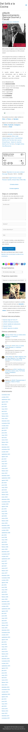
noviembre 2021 (6, 449)
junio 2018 (4, 537)
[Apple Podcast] (6, 264)
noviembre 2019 (6, 501)
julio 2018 (4, 535)
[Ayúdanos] (14, 290)
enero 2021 (4, 473)
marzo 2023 (5, 413)
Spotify (9, 179)
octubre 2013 (5, 663)
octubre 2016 (5, 580)
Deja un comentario (7, 22)
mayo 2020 (4, 487)
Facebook (10, 124)
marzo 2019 (5, 518)
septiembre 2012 (6, 694)
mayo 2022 (4, 435)
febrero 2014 (5, 654)
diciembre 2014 (5, 630)
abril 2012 (4, 706)
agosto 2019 (5, 506)
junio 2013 (4, 673)
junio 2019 (4, 511)
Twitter (5, 124)
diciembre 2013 (5, 658)
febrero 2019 (5, 520)
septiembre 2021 (6, 454)
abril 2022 (4, 437)
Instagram (17, 124)
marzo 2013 (5, 680)
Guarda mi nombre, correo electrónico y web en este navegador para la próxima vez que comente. (13, 242)
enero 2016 (4, 599)
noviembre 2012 (6, 689)
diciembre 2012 (5, 687)
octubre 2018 (5, 530)
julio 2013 (4, 670)
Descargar (4, 174)
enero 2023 (5, 418)
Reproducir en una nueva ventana (15, 172)
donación (21, 304)
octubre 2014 (5, 634)
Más (25, 179)
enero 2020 (5, 497)
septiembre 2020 (6, 478)
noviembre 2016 (6, 577)
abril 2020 (4, 489)
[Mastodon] (24, 264)
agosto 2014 (5, 639)
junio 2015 (4, 615)
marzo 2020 (5, 492)
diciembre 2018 (5, 525)
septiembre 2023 (6, 399)
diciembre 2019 (5, 499)
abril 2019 (4, 516)
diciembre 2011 (5, 715)
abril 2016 (4, 592)
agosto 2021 (5, 456)
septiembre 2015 (6, 608)
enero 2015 (4, 627)
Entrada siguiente (14, 188)
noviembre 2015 (6, 604)
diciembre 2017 (5, 551)
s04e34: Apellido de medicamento (11, 324)
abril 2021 (4, 466)
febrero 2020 (5, 494)
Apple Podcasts (13, 177)
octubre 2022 (5, 425)
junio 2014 (4, 644)
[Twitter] (14, 264)
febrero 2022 (5, 442)
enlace (4, 310)
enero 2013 (4, 684)
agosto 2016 (5, 582)
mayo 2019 (4, 513)
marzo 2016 (5, 594)
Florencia (7, 345)
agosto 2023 (5, 401)
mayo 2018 (4, 539)
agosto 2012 (5, 696)
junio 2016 (4, 587)
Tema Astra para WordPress (18, 728)
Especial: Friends (7, 326)
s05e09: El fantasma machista (10, 321)
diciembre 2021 (5, 447)
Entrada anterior (14, 184)
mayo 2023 (4, 409)
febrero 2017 (5, 570)
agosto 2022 (5, 428)
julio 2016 (4, 585)
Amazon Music (16, 179)
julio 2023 (4, 404)
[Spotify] (3, 264)
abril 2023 (4, 411)
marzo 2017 (5, 568)
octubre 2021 (5, 451)
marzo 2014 (5, 651)
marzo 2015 (5, 623)
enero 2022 (4, 444)
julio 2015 (4, 613)
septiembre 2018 (6, 532)
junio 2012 (4, 701)
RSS (22, 179)
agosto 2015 (5, 611)
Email (10, 126)
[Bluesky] (19, 264)
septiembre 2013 (6, 665)
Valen (6, 334)
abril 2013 (4, 677)
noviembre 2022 (6, 423)
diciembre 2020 (6, 475)
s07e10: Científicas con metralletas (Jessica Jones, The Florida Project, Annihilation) (15, 371)
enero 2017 (4, 573)
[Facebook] (22, 264)
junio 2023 (4, 406)
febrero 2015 (5, 625)
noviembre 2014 (6, 632)
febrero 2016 (5, 596)
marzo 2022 (5, 439)
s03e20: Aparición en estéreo (10, 328)
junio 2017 (4, 561)
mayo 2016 (4, 589)
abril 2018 (4, 542)
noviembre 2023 (6, 394)
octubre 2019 (5, 504)
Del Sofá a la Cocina (7, 5)
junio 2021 (4, 461)
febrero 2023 (5, 416)
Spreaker (16, 119)
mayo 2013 (4, 675)
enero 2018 (4, 549)
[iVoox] (9, 264)
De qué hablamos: (8, 268)
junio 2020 (4, 485)
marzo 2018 (5, 544)
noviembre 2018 (6, 527)
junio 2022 (4, 432)
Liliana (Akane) (9, 356)
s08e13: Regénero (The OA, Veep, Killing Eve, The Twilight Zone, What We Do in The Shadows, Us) (15, 358)
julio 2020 (4, 482)
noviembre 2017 (6, 554)
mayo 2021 (4, 463)
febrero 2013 (5, 682)
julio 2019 (4, 508)
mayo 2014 (4, 646)
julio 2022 (4, 430)
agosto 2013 (5, 668)
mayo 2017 (4, 563)
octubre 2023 (5, 397)
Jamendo (10, 134)
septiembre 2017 (6, 558)
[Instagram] (17, 264)
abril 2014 (4, 649)
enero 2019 (4, 523)
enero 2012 (4, 713)
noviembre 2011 (6, 718)
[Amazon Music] (11, 264)
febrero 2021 (5, 470)
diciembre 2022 (5, 420)
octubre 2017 (5, 556)
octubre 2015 (5, 606)
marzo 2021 (5, 468)
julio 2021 (4, 459)
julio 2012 (4, 699)
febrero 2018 (5, 546)
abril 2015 (4, 620)
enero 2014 (4, 656)
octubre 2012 (5, 692)
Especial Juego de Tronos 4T (10, 319)
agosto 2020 (5, 480)
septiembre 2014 (6, 637)
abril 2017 (4, 566)
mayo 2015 (4, 618)
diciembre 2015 (5, 601)
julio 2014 (4, 642)
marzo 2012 (5, 708)
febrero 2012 (5, 711)
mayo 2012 (4, 703)
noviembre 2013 (6, 661)
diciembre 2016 (5, 575)
